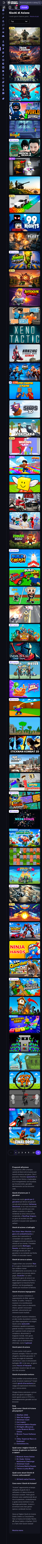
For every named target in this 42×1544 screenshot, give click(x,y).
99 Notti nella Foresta (26, 1479)
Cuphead (28, 1343)
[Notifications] (16, 7)
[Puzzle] (3, 71)
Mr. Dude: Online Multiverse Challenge (25, 1460)
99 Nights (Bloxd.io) (25, 1427)
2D (20, 1363)
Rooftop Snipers (29, 1216)
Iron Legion (21, 1422)
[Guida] (3, 60)
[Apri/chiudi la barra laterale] (3, 2)
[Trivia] (3, 93)
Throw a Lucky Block (25, 1468)
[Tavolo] (3, 89)
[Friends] (4, 7)
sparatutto (30, 1177)
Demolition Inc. (23, 1443)
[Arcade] (3, 41)
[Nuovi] (3, 17)
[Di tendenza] (3, 21)
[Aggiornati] (3, 25)
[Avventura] (3, 45)
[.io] (3, 63)
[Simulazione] (3, 75)
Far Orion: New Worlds (21, 1231)
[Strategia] (3, 86)
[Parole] (3, 67)
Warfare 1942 (22, 1415)
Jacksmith (26, 1324)
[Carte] (3, 52)
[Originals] (3, 28)
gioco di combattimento (22, 1234)
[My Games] (10, 7)
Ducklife (20, 1275)
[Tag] (3, 99)
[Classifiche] (3, 36)
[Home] (3, 10)
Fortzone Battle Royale (26, 1424)
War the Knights (23, 1417)
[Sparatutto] (3, 78)
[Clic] (3, 56)
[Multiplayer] (3, 32)
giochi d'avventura (25, 1383)
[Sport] (3, 82)
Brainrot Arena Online (26, 1456)
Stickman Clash (23, 1420)
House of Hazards (24, 1365)
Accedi (24, 7)
